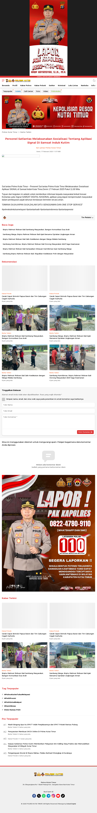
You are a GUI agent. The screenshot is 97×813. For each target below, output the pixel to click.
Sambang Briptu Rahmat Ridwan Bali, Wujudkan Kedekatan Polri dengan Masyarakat (38, 254)
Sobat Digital (71, 804)
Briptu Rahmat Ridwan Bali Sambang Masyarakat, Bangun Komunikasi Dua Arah (36, 229)
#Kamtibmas (10, 706)
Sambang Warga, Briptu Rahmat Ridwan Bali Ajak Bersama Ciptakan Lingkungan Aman (39, 234)
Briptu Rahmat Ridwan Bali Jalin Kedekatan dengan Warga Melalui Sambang (34, 239)
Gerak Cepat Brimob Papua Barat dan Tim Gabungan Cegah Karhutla (24, 297)
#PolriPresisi (10, 698)
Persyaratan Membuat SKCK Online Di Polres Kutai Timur (32, 731)
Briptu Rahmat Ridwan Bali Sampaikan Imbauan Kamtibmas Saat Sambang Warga (37, 249)
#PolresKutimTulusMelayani (17, 694)
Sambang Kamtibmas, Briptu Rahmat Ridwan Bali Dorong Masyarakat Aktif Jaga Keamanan (41, 244)
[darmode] (94, 80)
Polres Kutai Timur (9, 132)
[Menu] (2, 80)
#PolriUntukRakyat (13, 702)
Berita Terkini (25, 132)
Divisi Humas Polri (12, 710)
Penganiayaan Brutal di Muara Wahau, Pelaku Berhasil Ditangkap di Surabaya (40, 753)
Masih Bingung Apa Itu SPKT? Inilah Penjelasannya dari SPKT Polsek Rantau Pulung (43, 725)
